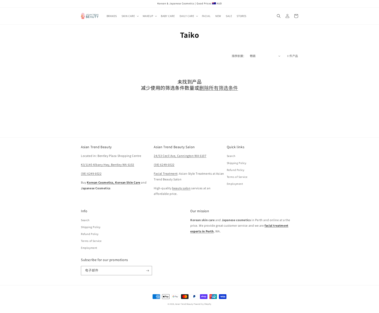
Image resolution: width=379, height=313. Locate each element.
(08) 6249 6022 (91, 174)
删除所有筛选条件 (218, 88)
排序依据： (239, 56)
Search (231, 156)
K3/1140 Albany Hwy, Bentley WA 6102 (107, 165)
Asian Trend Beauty (184, 304)
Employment (235, 184)
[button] (129, 16)
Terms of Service (237, 177)
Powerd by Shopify (202, 304)
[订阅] (147, 270)
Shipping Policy (236, 163)
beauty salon (181, 188)
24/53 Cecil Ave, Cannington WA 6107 (180, 156)
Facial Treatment (165, 174)
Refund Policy (235, 170)
